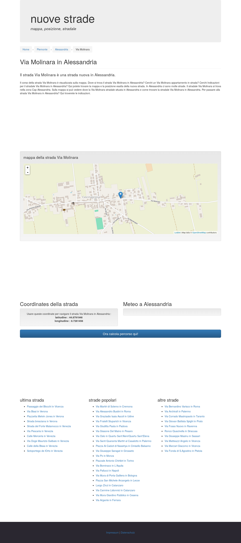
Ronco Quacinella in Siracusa (181, 431)
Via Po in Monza (105, 455)
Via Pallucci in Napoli (107, 470)
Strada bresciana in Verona (42, 421)
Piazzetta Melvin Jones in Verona (45, 416)
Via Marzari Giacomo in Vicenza (182, 446)
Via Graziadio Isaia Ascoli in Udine (115, 416)
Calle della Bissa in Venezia (42, 446)
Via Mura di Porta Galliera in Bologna (116, 475)
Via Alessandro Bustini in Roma (113, 411)
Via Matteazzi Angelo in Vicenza (182, 441)
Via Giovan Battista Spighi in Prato (184, 421)
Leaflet (177, 232)
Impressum (112, 532)
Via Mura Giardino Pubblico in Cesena (117, 495)
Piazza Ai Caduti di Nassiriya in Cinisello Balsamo (123, 446)
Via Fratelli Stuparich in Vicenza (113, 421)
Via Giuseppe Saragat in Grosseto (115, 451)
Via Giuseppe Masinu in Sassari (182, 436)
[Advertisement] (120, 123)
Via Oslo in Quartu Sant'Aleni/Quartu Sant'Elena (122, 436)
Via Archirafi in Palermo (178, 411)
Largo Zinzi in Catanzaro (109, 485)
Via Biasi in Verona (37, 411)
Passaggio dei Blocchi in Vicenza (45, 406)
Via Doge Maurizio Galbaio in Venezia (48, 441)
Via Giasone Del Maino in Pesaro (114, 431)
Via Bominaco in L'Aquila (109, 465)
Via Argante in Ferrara (108, 500)
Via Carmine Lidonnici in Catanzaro (115, 490)
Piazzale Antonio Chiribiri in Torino (115, 460)
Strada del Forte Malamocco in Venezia (49, 426)
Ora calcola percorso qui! (120, 333)
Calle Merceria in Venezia (41, 436)
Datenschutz (128, 532)
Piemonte (42, 49)
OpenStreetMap (199, 232)
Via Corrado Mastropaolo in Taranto (185, 416)
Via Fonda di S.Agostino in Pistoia (183, 451)
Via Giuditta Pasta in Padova (112, 426)
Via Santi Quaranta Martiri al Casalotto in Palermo (123, 441)
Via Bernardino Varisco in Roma (182, 406)
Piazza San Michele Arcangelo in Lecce (118, 480)
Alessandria (61, 49)
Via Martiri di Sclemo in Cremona (114, 406)
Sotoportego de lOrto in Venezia (45, 451)
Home (26, 49)
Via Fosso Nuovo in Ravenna (181, 426)
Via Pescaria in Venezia (40, 431)
